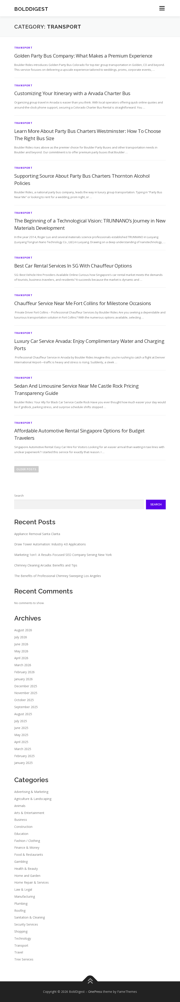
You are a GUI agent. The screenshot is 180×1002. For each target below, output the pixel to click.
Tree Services (23, 959)
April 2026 (21, 658)
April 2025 (21, 742)
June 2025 (21, 728)
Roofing (19, 910)
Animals (19, 806)
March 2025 (22, 749)
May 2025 (21, 735)
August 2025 (23, 714)
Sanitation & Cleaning (29, 917)
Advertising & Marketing (31, 792)
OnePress (95, 991)
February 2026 (24, 672)
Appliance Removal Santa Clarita (37, 534)
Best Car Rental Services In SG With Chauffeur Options (73, 265)
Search (19, 495)
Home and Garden (27, 876)
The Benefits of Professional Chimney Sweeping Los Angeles (57, 576)
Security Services (26, 924)
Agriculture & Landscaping (32, 799)
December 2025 (25, 686)
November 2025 (25, 693)
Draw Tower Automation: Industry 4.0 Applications (50, 544)
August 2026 (23, 630)
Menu (162, 8)
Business (20, 820)
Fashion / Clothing (27, 841)
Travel (18, 952)
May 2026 (21, 651)
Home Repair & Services (31, 882)
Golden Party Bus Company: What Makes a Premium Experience (83, 55)
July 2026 (20, 637)
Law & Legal (23, 889)
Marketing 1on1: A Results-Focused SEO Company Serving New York (63, 555)
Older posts (26, 469)
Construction (23, 827)
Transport (23, 47)
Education (21, 834)
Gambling (21, 861)
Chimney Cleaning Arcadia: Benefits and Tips (45, 565)
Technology (22, 938)
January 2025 (23, 763)
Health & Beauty (26, 868)
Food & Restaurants (28, 854)
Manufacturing (24, 896)
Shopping (20, 931)
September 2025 (26, 707)
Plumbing (20, 903)
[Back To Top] (90, 981)
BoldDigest (31, 9)
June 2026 (21, 644)
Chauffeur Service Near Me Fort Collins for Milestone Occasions (82, 303)
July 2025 (20, 721)
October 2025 (24, 700)
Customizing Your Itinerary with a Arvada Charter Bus (72, 93)
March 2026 (22, 665)
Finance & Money (26, 847)
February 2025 (24, 756)
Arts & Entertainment (29, 813)
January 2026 (23, 679)
